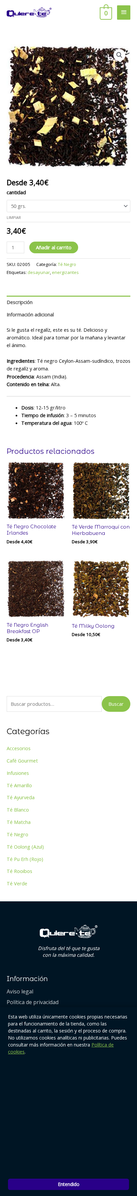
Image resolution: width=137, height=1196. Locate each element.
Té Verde (17, 883)
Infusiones (18, 773)
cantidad (16, 192)
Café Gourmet (22, 760)
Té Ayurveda (21, 797)
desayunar (39, 272)
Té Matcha (19, 822)
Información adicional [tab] (30, 314)
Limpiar (14, 217)
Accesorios (19, 748)
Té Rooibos (19, 871)
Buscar (116, 703)
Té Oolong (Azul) (25, 846)
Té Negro (67, 264)
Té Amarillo (19, 785)
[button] (119, 55)
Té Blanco (18, 809)
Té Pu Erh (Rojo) (25, 859)
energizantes (65, 272)
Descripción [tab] (20, 302)
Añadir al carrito (53, 247)
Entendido (68, 1184)
